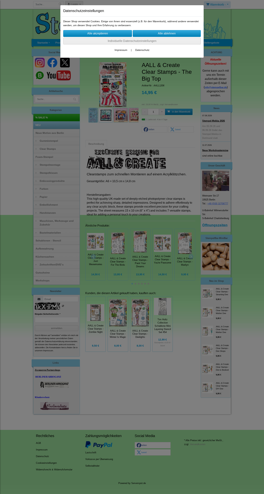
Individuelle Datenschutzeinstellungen (132, 40)
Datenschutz (142, 50)
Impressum (121, 50)
